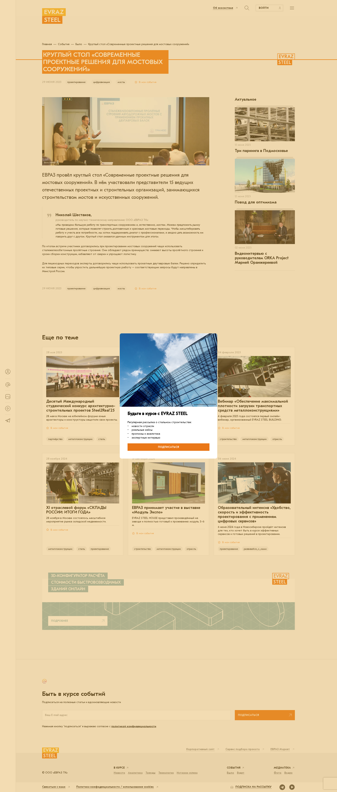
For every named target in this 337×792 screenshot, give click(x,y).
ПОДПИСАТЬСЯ (168, 447)
